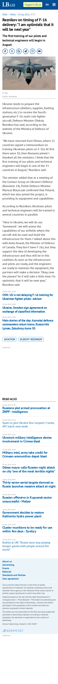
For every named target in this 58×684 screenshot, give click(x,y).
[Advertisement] (29, 371)
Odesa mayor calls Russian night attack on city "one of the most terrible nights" (28, 469)
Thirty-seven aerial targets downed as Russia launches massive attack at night (29, 484)
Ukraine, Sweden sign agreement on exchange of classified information (24, 310)
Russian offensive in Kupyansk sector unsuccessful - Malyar (27, 499)
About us (7, 561)
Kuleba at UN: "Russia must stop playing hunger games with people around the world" (26, 546)
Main (4, 14)
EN (47, 4)
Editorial (6, 571)
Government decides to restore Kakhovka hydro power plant (23, 514)
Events (5, 568)
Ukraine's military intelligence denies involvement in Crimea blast (27, 439)
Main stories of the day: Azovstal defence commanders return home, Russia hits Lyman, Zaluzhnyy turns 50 (27, 324)
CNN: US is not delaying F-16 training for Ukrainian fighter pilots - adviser (27, 297)
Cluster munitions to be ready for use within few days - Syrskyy (27, 529)
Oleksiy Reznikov (31, 339)
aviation (9, 339)
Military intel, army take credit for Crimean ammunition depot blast (25, 454)
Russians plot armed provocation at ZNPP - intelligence (26, 410)
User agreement (10, 578)
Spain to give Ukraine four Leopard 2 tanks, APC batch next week (28, 424)
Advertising (8, 564)
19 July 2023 (23, 14)
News (13, 14)
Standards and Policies (14, 575)
